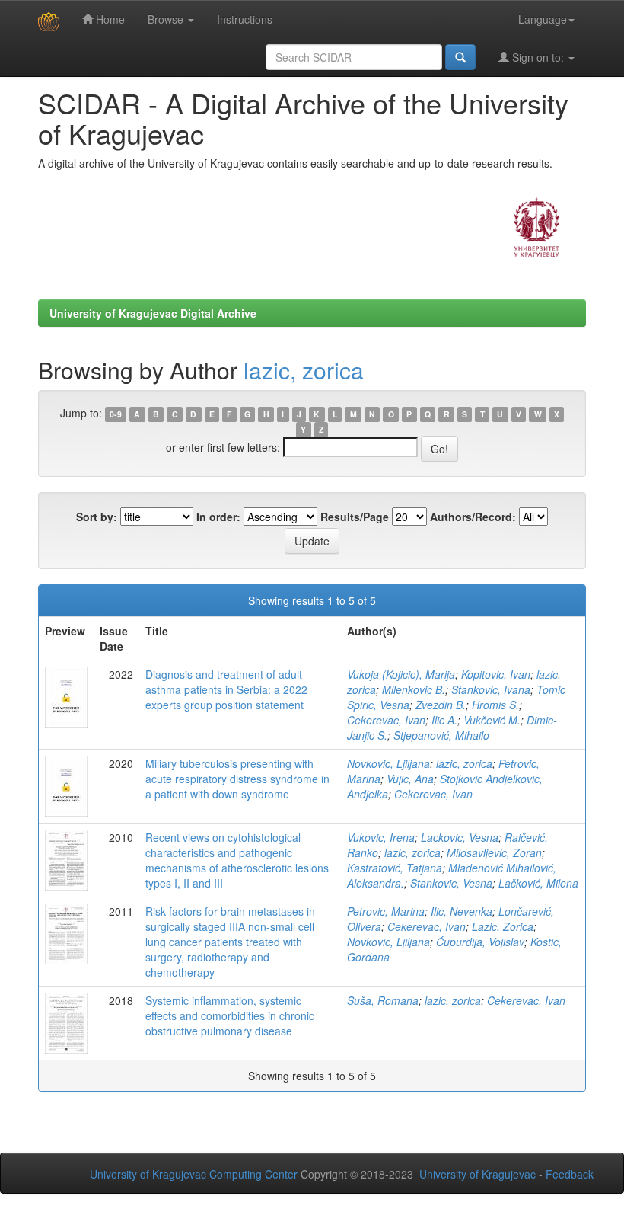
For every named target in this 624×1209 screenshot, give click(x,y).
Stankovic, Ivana (490, 689)
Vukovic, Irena (381, 837)
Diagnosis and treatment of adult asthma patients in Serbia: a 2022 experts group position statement (226, 689)
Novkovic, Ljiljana (388, 763)
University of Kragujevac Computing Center (194, 1174)
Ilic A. (444, 720)
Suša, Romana (383, 1000)
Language (542, 19)
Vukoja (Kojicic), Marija (401, 674)
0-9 (116, 414)
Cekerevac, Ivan (386, 720)
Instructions (244, 19)
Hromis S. (495, 704)
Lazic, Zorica (502, 926)
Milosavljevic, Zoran (494, 852)
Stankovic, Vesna (451, 883)
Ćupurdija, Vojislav (480, 941)
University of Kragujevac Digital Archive (152, 313)
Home (109, 19)
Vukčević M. (492, 720)
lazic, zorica (304, 369)
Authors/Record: (473, 516)
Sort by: (96, 516)
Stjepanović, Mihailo (441, 735)
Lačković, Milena (538, 883)
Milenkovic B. (413, 689)
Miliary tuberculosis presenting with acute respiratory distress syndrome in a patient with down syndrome (237, 778)
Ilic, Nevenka (461, 911)
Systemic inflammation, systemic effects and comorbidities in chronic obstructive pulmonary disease (229, 1015)
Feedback (570, 1174)
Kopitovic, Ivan (495, 674)
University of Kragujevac (477, 1174)
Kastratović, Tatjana (394, 867)
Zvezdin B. (440, 704)
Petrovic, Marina (386, 911)
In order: (218, 516)
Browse (167, 19)
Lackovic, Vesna (459, 837)
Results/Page (354, 516)
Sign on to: (538, 57)
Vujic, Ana (410, 778)
